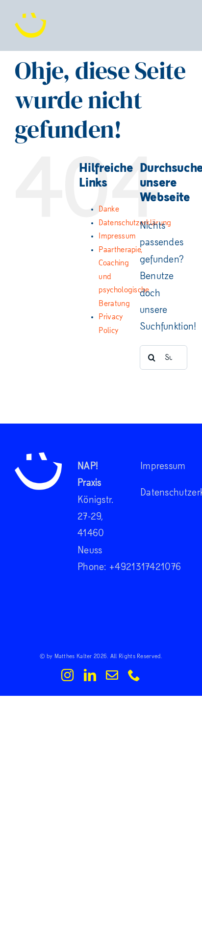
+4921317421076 (145, 567)
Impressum (117, 236)
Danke (109, 209)
